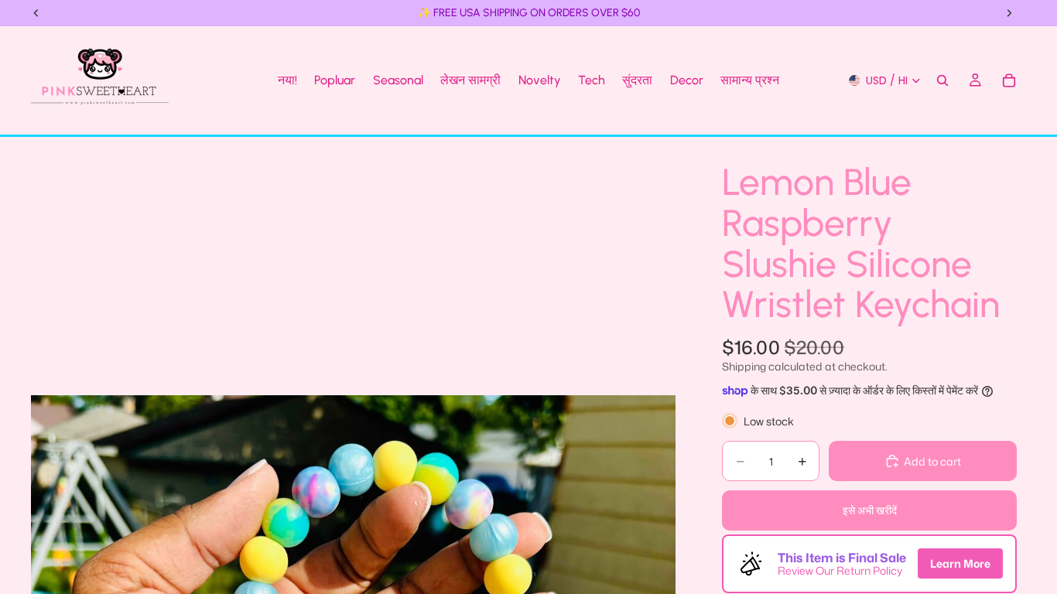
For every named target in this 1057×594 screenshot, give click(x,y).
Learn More (960, 563)
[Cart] (1009, 80)
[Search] (942, 80)
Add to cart (932, 461)
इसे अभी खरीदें (870, 510)
